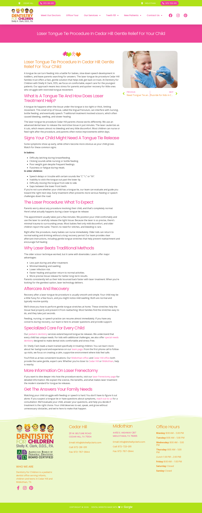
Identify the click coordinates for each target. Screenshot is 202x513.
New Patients (131, 15)
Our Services (91, 15)
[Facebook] (170, 15)
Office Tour (72, 15)
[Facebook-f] (18, 488)
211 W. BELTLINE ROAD (80, 433)
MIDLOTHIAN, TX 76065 (125, 436)
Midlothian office (80, 357)
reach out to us (104, 398)
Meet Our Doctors (51, 15)
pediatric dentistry (37, 334)
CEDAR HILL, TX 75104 (80, 436)
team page (77, 349)
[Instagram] (178, 15)
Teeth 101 (111, 15)
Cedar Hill (93, 361)
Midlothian (107, 361)
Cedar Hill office (101, 357)
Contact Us (153, 15)
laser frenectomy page (104, 376)
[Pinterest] (185, 15)
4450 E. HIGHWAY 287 (124, 432)
